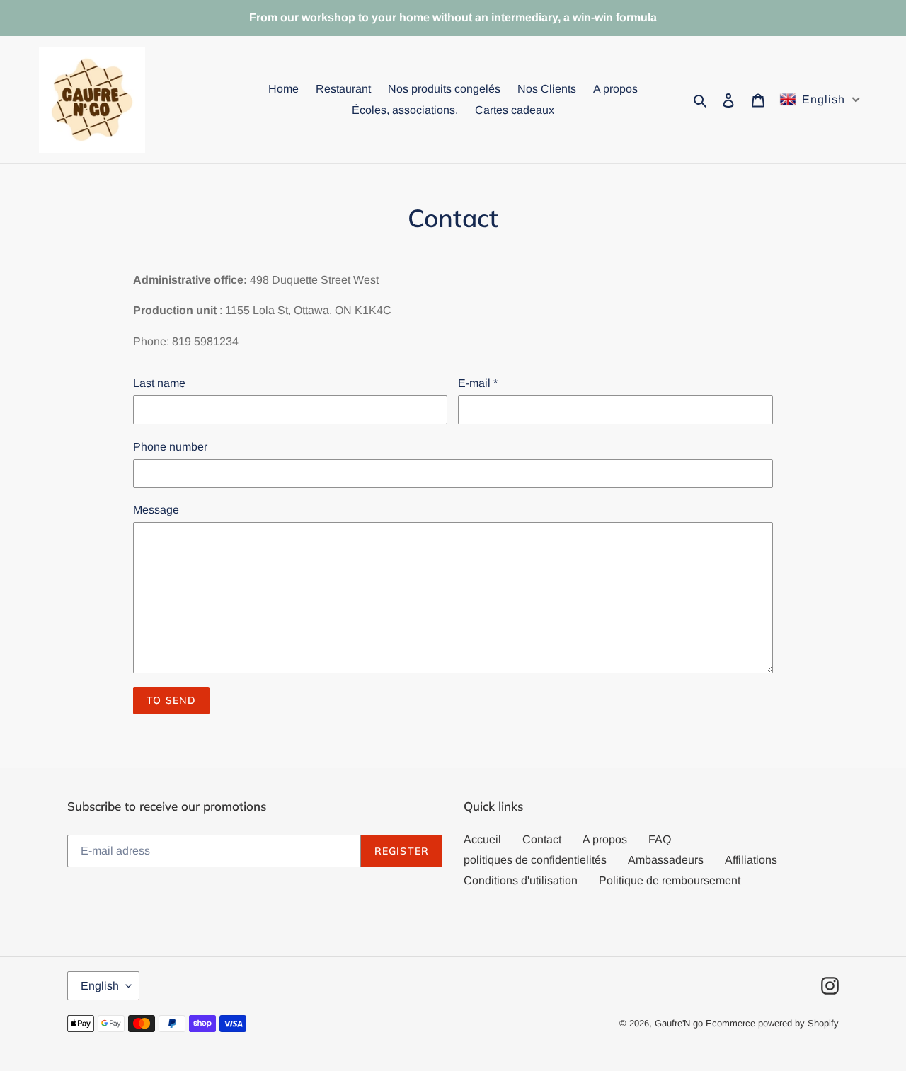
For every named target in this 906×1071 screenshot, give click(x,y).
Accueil (482, 839)
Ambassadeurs (666, 860)
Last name (159, 383)
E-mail (478, 383)
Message (156, 510)
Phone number (170, 447)
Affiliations (751, 860)
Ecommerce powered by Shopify (772, 1023)
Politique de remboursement (669, 880)
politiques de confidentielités (535, 860)
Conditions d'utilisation (521, 880)
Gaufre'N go (679, 1023)
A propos (605, 839)
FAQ (659, 839)
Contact (541, 839)
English (100, 986)
